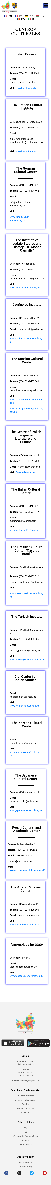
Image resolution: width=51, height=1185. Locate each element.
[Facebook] (6, 1173)
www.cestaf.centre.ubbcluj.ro (24, 924)
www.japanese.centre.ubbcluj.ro (26, 810)
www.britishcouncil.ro (26, 88)
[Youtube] (44, 1173)
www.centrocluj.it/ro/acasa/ (24, 530)
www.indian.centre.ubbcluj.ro (24, 705)
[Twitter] (32, 1173)
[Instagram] (19, 1173)
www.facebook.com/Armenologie (26, 976)
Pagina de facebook (26, 472)
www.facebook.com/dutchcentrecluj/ (26, 870)
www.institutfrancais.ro (27, 151)
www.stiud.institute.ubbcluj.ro (25, 287)
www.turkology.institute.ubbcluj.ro (27, 659)
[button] (45, 5)
